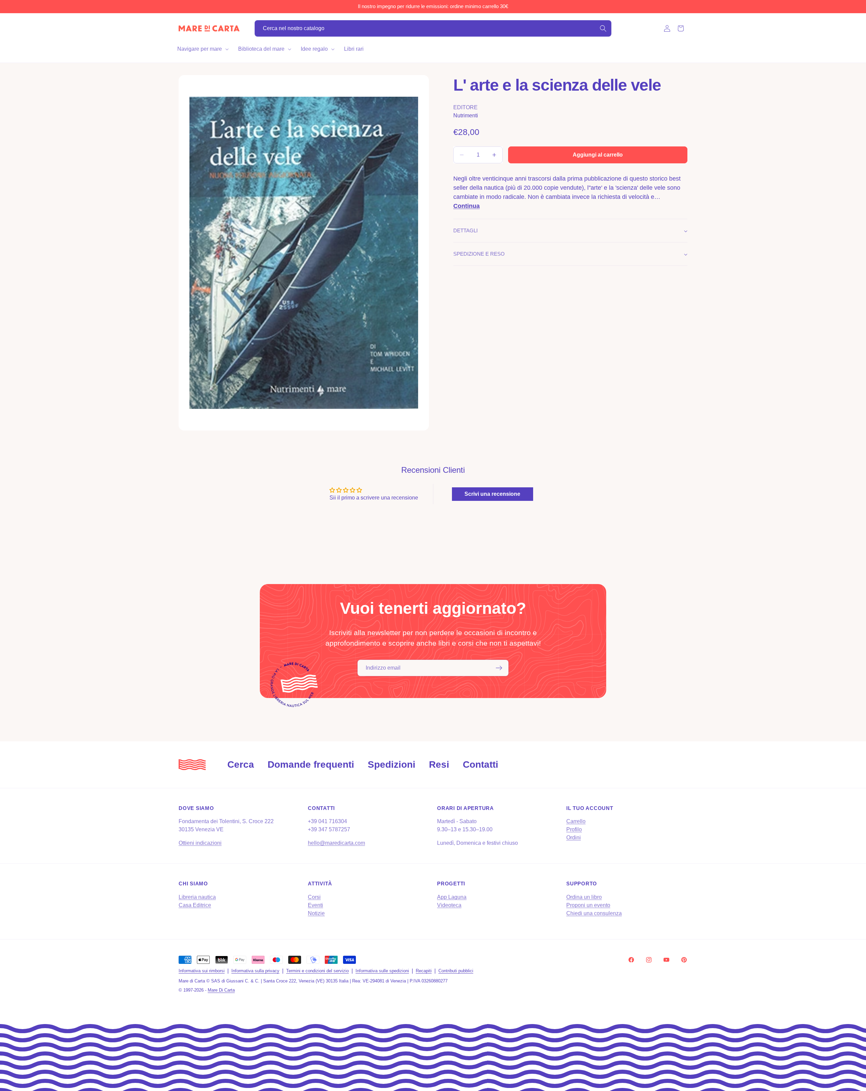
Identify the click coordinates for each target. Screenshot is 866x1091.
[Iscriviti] (499, 667)
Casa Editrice (195, 905)
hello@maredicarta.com (336, 843)
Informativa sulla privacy (255, 970)
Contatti (480, 764)
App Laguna (451, 897)
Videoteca (449, 905)
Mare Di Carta (221, 990)
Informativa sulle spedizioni (382, 970)
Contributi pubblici (455, 970)
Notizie (316, 913)
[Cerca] (603, 28)
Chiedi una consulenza (594, 913)
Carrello (576, 821)
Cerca (240, 764)
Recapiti (424, 970)
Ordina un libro (584, 897)
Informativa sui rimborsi (202, 970)
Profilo (574, 829)
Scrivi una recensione (492, 494)
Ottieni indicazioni (200, 843)
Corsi (314, 897)
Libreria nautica (197, 897)
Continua (466, 206)
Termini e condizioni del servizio (317, 970)
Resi (439, 764)
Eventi (315, 905)
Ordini (573, 837)
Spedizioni (391, 764)
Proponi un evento (588, 905)
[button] (202, 49)
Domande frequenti (311, 764)
